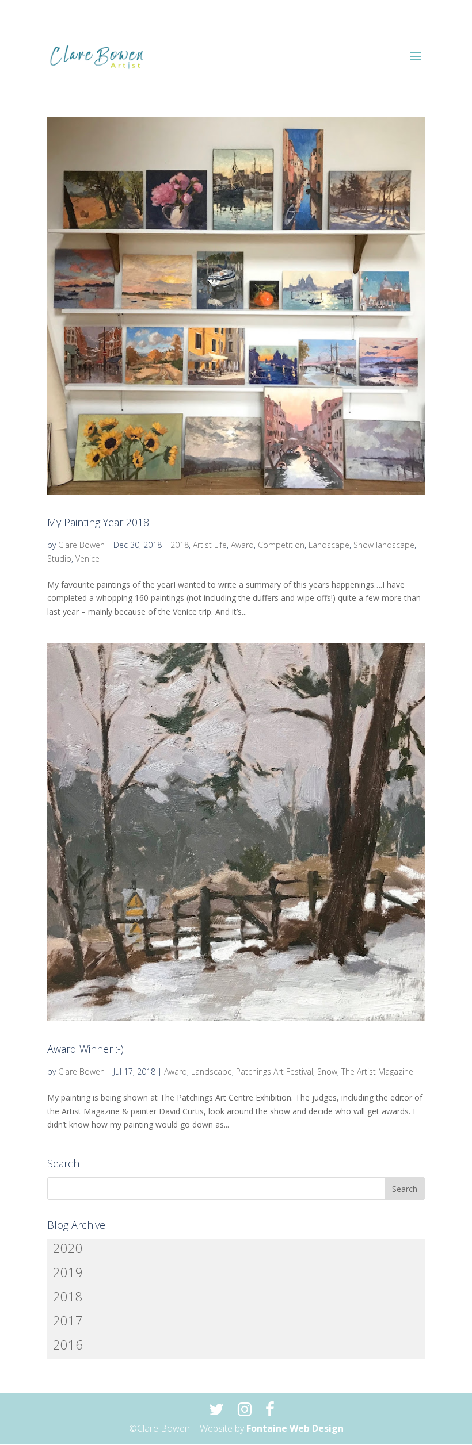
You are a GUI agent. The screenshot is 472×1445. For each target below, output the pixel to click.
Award (242, 544)
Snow (327, 1071)
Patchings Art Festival (274, 1071)
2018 (179, 544)
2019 (68, 1272)
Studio (59, 558)
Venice (87, 558)
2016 (68, 1344)
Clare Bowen (81, 544)
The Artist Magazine (377, 1071)
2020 (68, 1247)
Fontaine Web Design (295, 1428)
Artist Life (210, 544)
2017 (68, 1320)
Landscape (329, 544)
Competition (281, 544)
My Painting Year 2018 (98, 522)
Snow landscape (383, 544)
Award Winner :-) (85, 1049)
